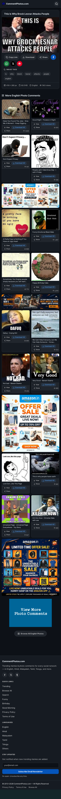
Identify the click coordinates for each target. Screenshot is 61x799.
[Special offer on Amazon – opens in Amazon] (30, 196)
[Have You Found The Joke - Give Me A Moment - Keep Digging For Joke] (16, 109)
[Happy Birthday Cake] (45, 267)
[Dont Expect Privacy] (16, 146)
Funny (5, 699)
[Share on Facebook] (53, 57)
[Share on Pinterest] (19, 63)
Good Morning (8, 708)
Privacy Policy (8, 712)
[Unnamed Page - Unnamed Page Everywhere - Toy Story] (16, 509)
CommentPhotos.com (13, 661)
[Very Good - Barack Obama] (45, 366)
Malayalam (7, 735)
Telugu (5, 744)
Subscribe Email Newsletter (30, 771)
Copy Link (13, 57)
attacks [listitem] (37, 74)
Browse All (7, 691)
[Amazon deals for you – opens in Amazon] (30, 301)
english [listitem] (8, 78)
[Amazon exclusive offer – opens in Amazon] (30, 567)
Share (45, 57)
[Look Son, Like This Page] (16, 468)
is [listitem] (6, 74)
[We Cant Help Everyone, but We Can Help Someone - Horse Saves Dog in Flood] (45, 324)
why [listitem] (12, 74)
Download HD (20, 127)
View (8, 127)
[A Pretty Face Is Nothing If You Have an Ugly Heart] (16, 223)
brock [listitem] (19, 74)
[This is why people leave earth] (45, 464)
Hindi (4, 731)
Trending (6, 686)
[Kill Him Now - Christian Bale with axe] (45, 505)
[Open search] (56, 3)
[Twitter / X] (11, 674)
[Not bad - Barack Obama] (16, 367)
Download (30, 57)
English (5, 727)
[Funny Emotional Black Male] (45, 219)
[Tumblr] (17, 674)
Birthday (6, 703)
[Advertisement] (30, 793)
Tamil (4, 740)
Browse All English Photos (32, 633)
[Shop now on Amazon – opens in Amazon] (30, 423)
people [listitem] (46, 74)
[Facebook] (4, 674)
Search (5, 695)
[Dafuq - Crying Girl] (16, 320)
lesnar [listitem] (28, 74)
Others (5, 748)
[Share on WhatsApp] (6, 63)
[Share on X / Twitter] (13, 63)
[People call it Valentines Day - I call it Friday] (45, 151)
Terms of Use (8, 716)
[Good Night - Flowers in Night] (45, 108)
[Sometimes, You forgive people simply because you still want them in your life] (16, 265)
